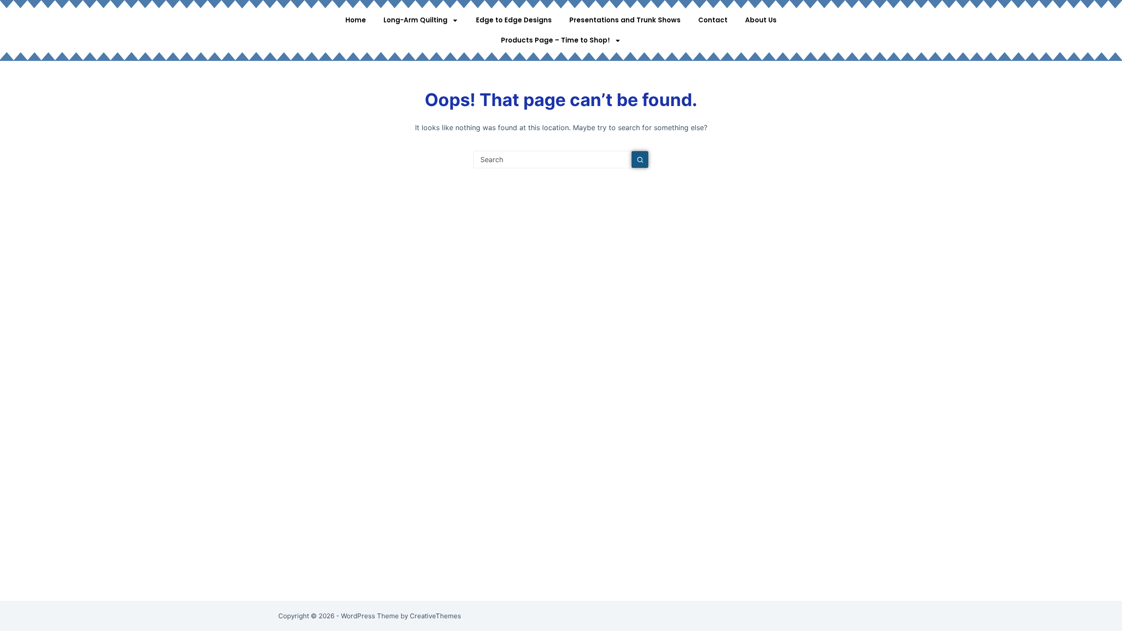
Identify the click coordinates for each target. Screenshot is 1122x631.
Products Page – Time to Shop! (555, 40)
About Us (761, 20)
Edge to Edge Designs (514, 20)
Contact (713, 20)
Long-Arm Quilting (415, 20)
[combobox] (553, 159)
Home (355, 20)
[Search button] (640, 159)
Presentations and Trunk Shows (625, 20)
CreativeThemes (435, 616)
